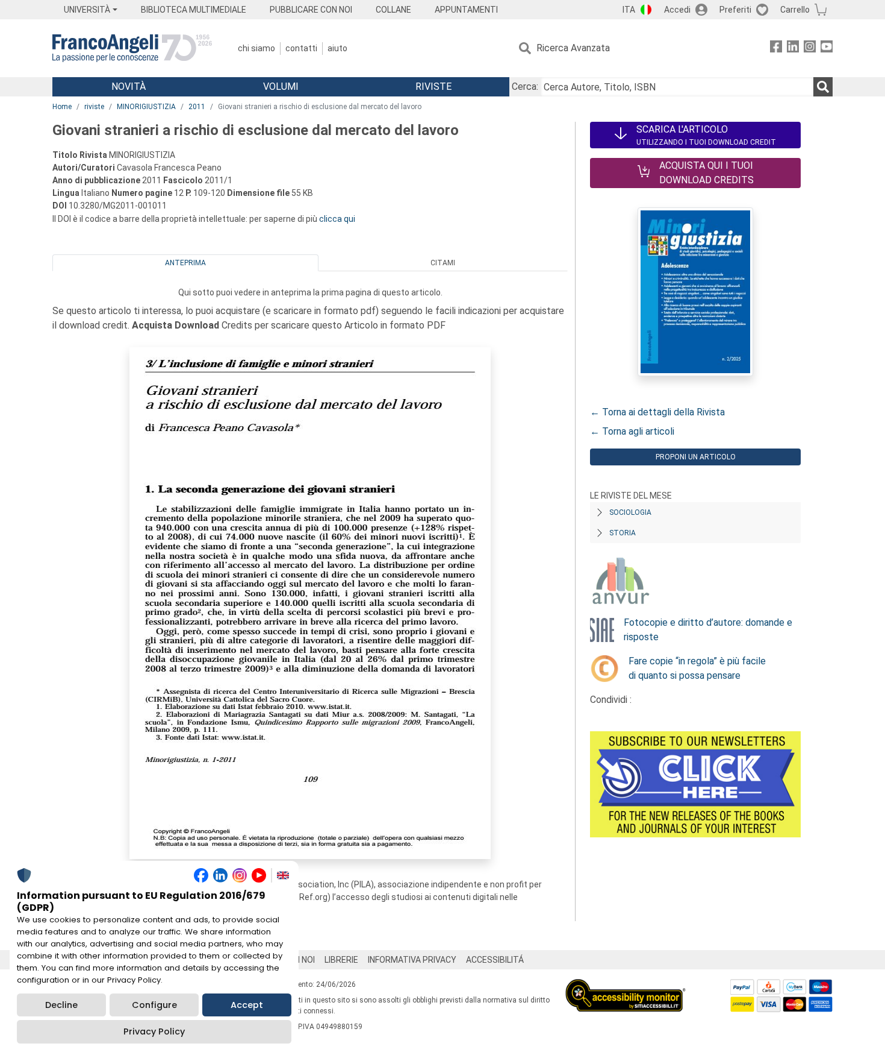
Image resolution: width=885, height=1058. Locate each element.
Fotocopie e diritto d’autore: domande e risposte (708, 630)
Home (62, 106)
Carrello (795, 9)
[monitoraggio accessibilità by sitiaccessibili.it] (625, 986)
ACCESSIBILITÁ (495, 960)
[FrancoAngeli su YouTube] (827, 48)
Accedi (677, 9)
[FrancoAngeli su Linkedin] (793, 48)
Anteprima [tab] (185, 263)
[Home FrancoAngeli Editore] (132, 48)
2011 (196, 106)
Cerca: (525, 86)
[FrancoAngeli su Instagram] (810, 48)
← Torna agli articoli (632, 431)
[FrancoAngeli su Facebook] (776, 48)
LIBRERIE (341, 960)
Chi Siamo (256, 48)
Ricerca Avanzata (573, 48)
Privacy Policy (154, 1031)
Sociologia (630, 512)
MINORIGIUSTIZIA (146, 106)
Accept (247, 1005)
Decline (61, 1005)
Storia (622, 533)
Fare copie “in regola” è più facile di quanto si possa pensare (697, 668)
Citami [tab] (442, 263)
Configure (154, 1005)
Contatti (301, 48)
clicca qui (337, 219)
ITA (629, 9)
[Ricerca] (823, 86)
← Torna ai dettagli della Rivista (657, 412)
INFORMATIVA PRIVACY (412, 960)
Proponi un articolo (696, 457)
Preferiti (735, 9)
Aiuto (337, 48)
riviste (94, 106)
